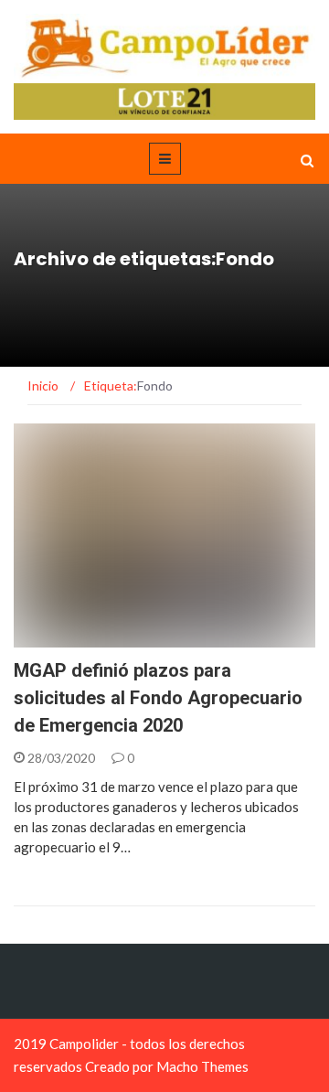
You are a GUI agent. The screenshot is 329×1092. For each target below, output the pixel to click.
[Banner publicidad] (164, 100)
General (64, 637)
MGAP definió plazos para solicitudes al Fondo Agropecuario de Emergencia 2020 (158, 697)
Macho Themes (202, 1066)
